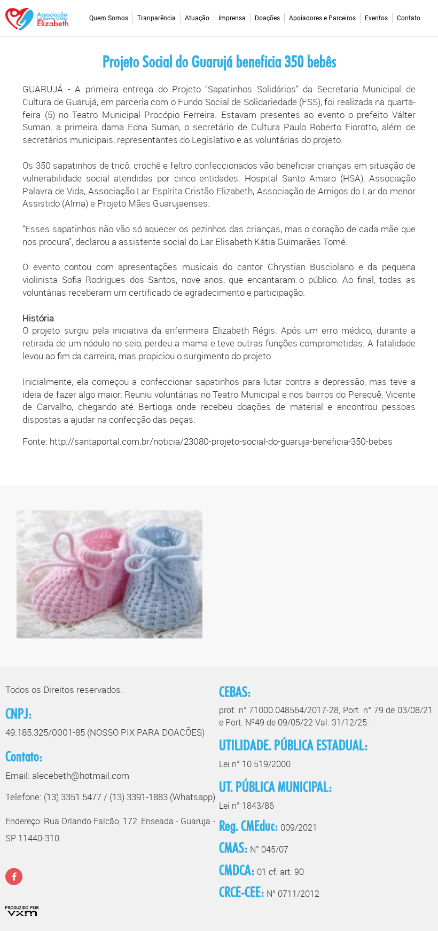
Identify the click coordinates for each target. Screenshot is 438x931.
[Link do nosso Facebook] (13, 876)
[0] (109, 577)
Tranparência (156, 18)
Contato (408, 18)
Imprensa (232, 18)
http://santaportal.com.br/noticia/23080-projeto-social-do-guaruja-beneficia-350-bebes (221, 441)
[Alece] (36, 18)
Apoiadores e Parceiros (322, 18)
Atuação (197, 18)
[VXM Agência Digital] (22, 910)
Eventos (376, 18)
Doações (267, 18)
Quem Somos (108, 18)
